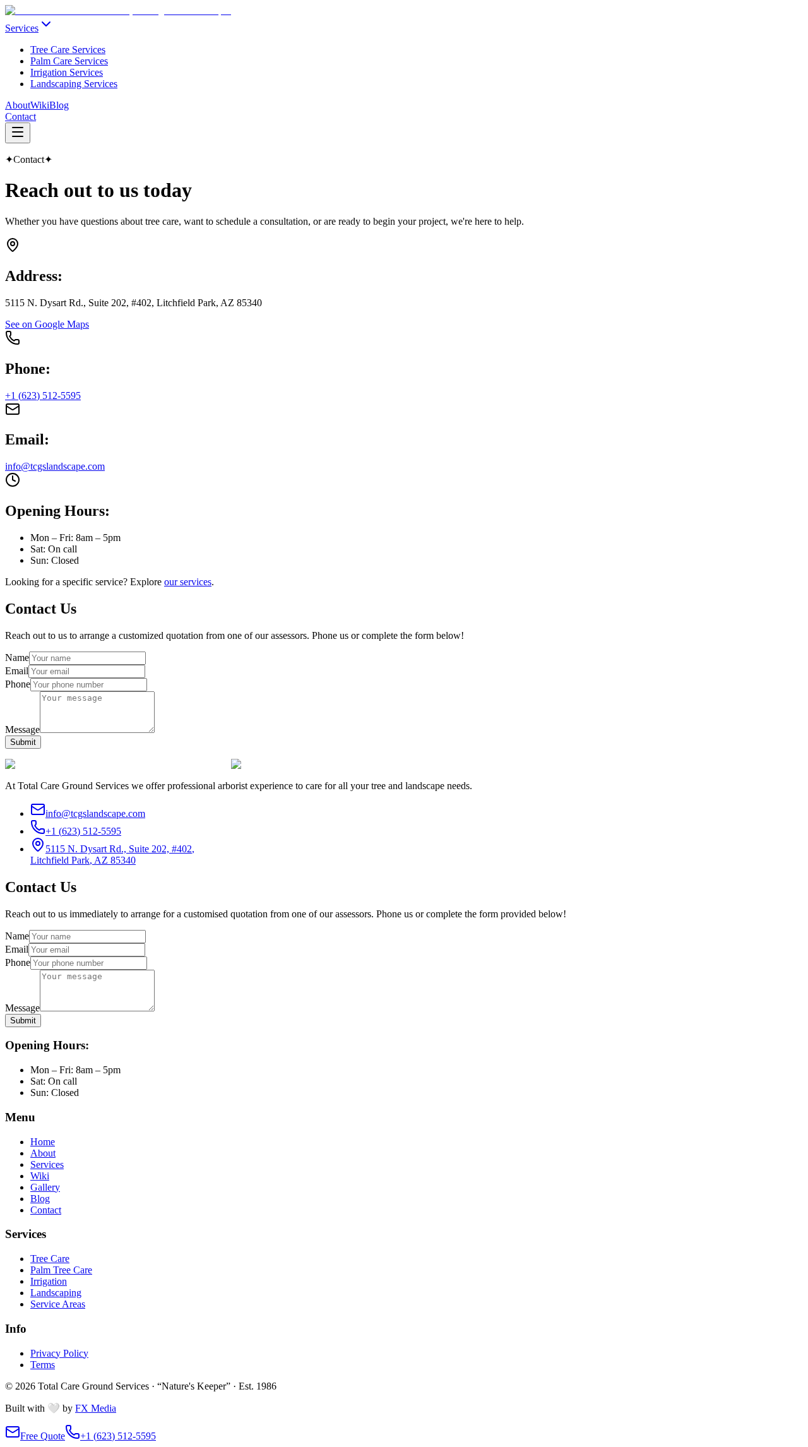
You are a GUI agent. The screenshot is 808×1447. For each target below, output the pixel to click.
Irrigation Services (66, 72)
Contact (20, 116)
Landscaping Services (73, 83)
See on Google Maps (47, 324)
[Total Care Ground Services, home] (118, 10)
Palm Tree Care (61, 1270)
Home (42, 1141)
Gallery (45, 1187)
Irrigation (48, 1281)
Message (22, 729)
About (17, 105)
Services (22, 28)
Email (16, 670)
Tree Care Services (67, 49)
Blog (59, 105)
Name (17, 657)
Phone (17, 684)
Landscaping (55, 1292)
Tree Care (49, 1258)
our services (187, 581)
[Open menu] (17, 132)
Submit (23, 742)
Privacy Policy (59, 1353)
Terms (42, 1364)
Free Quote (42, 1436)
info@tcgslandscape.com (55, 466)
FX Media (95, 1408)
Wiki (39, 105)
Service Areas (57, 1304)
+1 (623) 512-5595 (43, 395)
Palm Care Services (69, 61)
